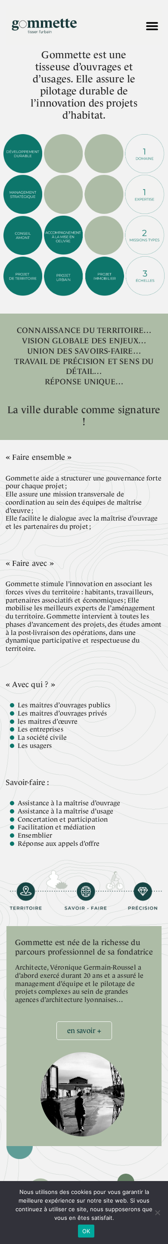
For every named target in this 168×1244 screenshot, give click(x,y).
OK (86, 1231)
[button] (152, 26)
